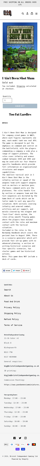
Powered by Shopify (20, 459)
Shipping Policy (12, 313)
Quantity (7, 96)
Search (7, 290)
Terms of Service (13, 325)
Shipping (21, 86)
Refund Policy (11, 319)
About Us (8, 296)
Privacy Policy (12, 307)
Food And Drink (12, 301)
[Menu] (36, 13)
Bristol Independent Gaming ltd (24, 456)
